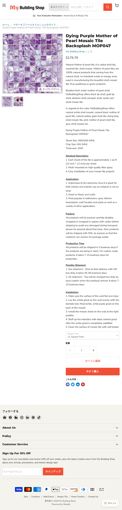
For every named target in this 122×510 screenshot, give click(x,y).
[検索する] (107, 7)
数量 (68, 343)
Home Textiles (78, 496)
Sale (26, 496)
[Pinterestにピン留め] (83, 384)
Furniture (35, 496)
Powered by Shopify (61, 504)
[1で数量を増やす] (93, 350)
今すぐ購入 (92, 371)
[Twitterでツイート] (73, 384)
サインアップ (53, 471)
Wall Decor (48, 496)
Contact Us (93, 496)
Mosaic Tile (62, 496)
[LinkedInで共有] (78, 384)
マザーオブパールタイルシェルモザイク (34, 24)
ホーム (6, 24)
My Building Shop (75, 51)
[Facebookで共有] (68, 384)
